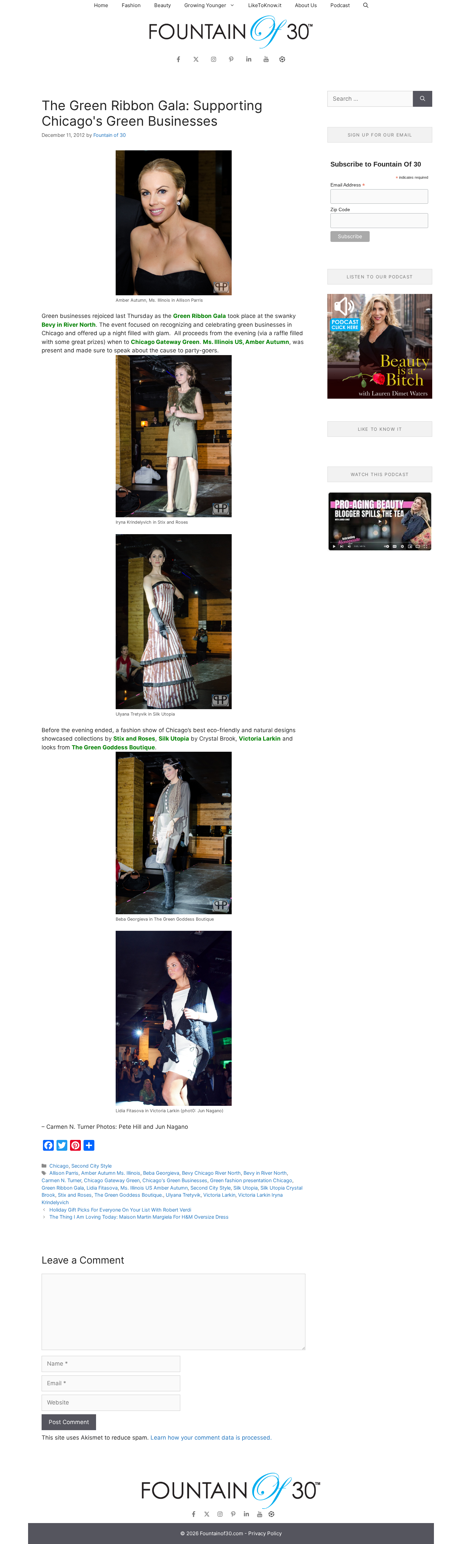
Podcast (340, 5)
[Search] (422, 99)
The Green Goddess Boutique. (128, 1195)
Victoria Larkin (219, 1195)
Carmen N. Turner (61, 1180)
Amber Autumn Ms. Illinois (110, 1173)
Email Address (347, 185)
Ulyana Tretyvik (183, 1195)
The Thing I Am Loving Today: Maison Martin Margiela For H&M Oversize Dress (139, 1217)
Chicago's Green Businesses (174, 1180)
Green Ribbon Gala (63, 1188)
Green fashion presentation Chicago (251, 1180)
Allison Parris (63, 1173)
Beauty (162, 5)
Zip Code (340, 209)
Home (101, 5)
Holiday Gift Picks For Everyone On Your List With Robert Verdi (120, 1210)
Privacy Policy (265, 1533)
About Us (306, 5)
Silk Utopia (245, 1188)
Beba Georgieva (161, 1173)
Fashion (131, 5)
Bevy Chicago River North (211, 1173)
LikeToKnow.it (264, 5)
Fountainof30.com (221, 1533)
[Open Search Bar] (365, 5)
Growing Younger (205, 5)
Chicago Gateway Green (112, 1180)
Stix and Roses (75, 1195)
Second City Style (91, 1166)
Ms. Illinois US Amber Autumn (154, 1188)
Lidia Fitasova (102, 1188)
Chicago (59, 1166)
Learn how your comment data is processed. (211, 1437)
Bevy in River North (265, 1173)
